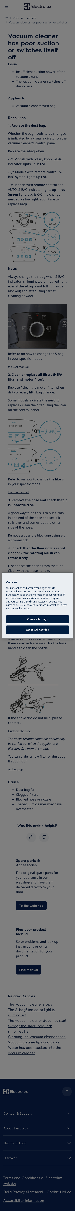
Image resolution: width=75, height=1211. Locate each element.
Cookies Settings (37, 619)
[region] (37, 605)
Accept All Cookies (37, 629)
